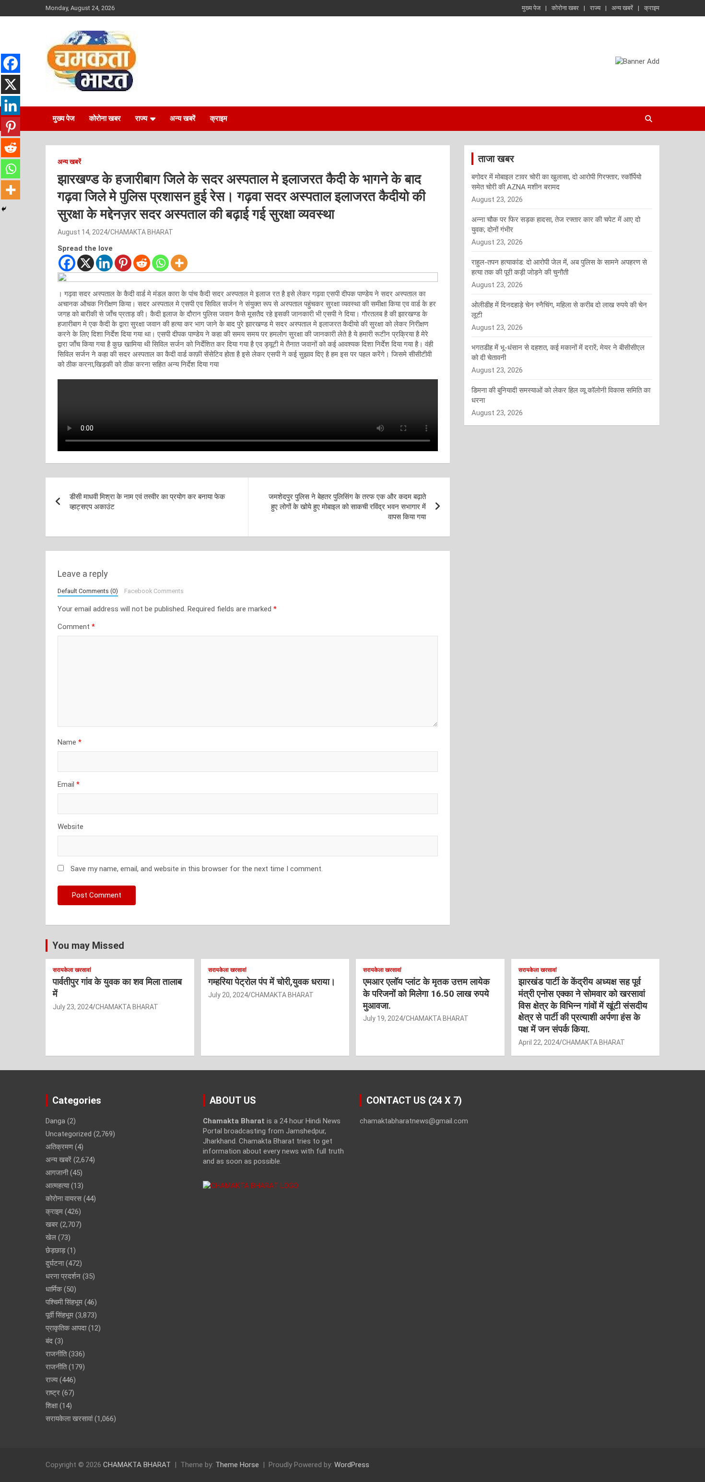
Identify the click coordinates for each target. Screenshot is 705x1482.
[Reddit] (141, 263)
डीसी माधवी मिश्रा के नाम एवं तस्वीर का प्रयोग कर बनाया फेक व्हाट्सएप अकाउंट (147, 501)
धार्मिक (54, 1289)
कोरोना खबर (565, 8)
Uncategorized (69, 1134)
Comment (76, 626)
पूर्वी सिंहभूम (59, 1315)
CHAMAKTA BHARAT (141, 232)
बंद (49, 1341)
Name (70, 742)
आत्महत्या (57, 1185)
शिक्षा (52, 1405)
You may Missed (88, 945)
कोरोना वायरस (64, 1198)
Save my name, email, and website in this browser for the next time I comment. (196, 868)
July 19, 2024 (383, 1018)
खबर (52, 1224)
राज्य (595, 8)
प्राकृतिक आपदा (66, 1328)
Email (69, 784)
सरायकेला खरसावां (72, 970)
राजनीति (56, 1354)
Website (70, 826)
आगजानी (57, 1172)
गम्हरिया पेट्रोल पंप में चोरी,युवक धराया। (272, 981)
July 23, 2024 (73, 1007)
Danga (55, 1121)
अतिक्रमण (59, 1147)
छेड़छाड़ (55, 1250)
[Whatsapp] (160, 263)
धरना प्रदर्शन (63, 1276)
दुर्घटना (55, 1263)
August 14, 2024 (82, 232)
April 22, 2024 (538, 1042)
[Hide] (4, 209)
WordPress (351, 1464)
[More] (179, 263)
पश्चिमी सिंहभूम (64, 1302)
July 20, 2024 (228, 995)
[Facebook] (67, 263)
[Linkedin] (104, 263)
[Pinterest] (123, 263)
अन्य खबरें (622, 8)
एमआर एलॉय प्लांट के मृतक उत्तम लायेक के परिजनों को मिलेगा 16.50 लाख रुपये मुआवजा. (426, 993)
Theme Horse (237, 1464)
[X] (85, 263)
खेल (51, 1237)
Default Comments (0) (88, 591)
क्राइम (651, 8)
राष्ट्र (53, 1393)
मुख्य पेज (531, 8)
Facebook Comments (154, 591)
